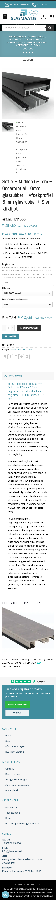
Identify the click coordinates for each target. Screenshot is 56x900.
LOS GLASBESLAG (34, 39)
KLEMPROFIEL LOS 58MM (28, 45)
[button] (5, 16)
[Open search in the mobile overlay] (28, 28)
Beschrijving (15, 376)
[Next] (53, 641)
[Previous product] (31, 50)
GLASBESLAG (15, 39)
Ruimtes (9, 818)
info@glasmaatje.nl (12, 851)
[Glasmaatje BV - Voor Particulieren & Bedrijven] (24, 15)
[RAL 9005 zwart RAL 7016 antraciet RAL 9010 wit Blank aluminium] (27, 293)
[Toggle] (5, 375)
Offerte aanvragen (17, 704)
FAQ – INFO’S (19, 884)
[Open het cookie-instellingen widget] (5, 894)
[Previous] (2, 641)
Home (8, 735)
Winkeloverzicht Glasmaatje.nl (26, 36)
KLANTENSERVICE (34, 884)
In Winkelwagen (29, 327)
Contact (17, 712)
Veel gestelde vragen (16, 779)
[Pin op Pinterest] (21, 356)
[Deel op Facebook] (10, 356)
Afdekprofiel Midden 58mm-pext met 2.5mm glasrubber (28, 659)
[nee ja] (27, 305)
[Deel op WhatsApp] (5, 356)
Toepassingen (12, 813)
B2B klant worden (14, 752)
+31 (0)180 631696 (11, 843)
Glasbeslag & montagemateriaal (22, 823)
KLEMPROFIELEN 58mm (35, 42)
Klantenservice (13, 774)
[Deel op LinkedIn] (27, 356)
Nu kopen (10, 336)
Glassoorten (11, 807)
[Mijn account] (43, 16)
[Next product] (25, 50)
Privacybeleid (12, 790)
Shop (7, 741)
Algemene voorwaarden (17, 785)
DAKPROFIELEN (13, 42)
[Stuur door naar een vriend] (16, 356)
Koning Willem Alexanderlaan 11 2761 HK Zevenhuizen (22, 861)
